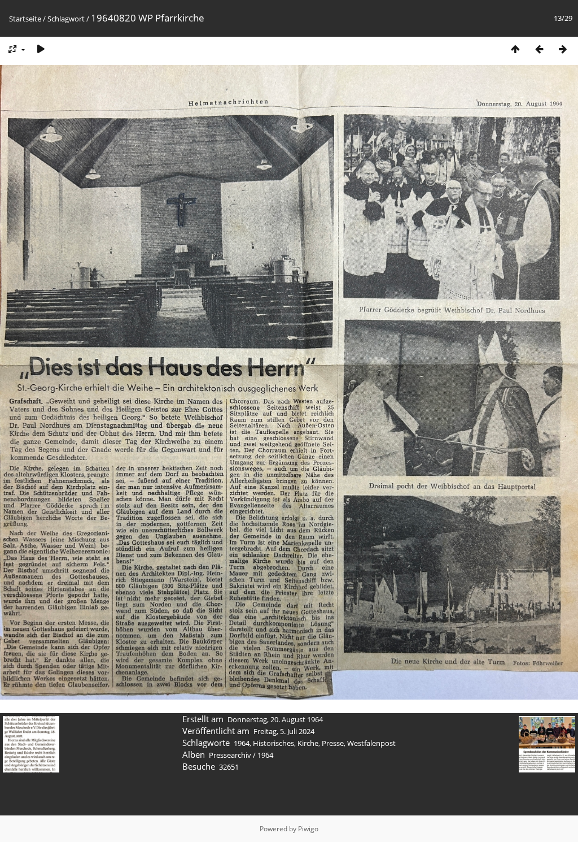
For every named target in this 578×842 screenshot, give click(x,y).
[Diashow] (40, 48)
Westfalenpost (371, 743)
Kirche (307, 743)
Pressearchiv (230, 755)
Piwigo (308, 829)
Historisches (273, 743)
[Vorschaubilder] (515, 48)
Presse (333, 743)
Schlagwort (66, 19)
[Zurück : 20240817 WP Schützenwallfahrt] (539, 48)
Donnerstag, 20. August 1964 (275, 719)
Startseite (25, 19)
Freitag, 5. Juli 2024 (283, 731)
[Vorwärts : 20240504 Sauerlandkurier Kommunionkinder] (563, 48)
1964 (241, 743)
